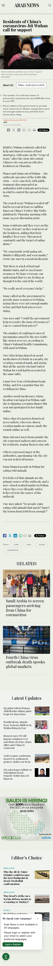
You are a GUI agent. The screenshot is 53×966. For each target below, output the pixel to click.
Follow (44, 130)
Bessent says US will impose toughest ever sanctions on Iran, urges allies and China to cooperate (18, 741)
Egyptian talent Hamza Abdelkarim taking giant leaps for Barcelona (17, 711)
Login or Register (13, 944)
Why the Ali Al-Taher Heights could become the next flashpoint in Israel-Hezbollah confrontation (17, 878)
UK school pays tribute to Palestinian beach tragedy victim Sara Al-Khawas (18, 774)
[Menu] (3, 5)
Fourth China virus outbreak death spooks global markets (25, 662)
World (7, 910)
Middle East (9, 868)
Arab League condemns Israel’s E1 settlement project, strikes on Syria (17, 758)
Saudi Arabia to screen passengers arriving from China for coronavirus (25, 607)
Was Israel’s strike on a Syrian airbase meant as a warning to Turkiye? (17, 898)
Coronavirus (12, 550)
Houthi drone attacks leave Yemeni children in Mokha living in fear (18, 725)
